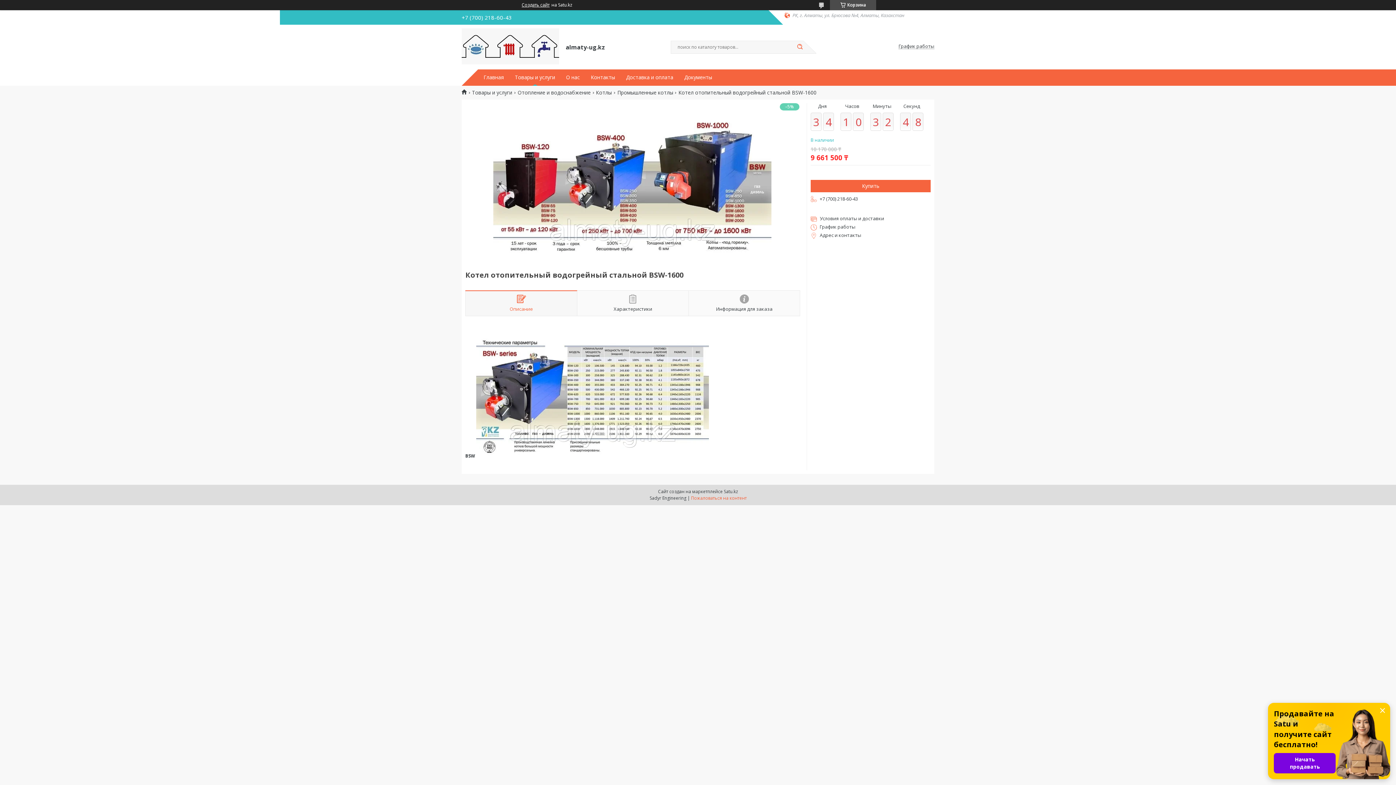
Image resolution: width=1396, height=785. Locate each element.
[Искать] (800, 47)
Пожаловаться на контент (719, 498)
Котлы (604, 92)
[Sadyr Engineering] (510, 46)
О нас (573, 77)
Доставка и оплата (649, 77)
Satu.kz (731, 491)
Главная (494, 77)
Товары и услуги (535, 77)
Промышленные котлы (645, 92)
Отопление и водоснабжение (554, 92)
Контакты (603, 77)
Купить (870, 185)
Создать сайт (536, 5)
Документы (698, 77)
